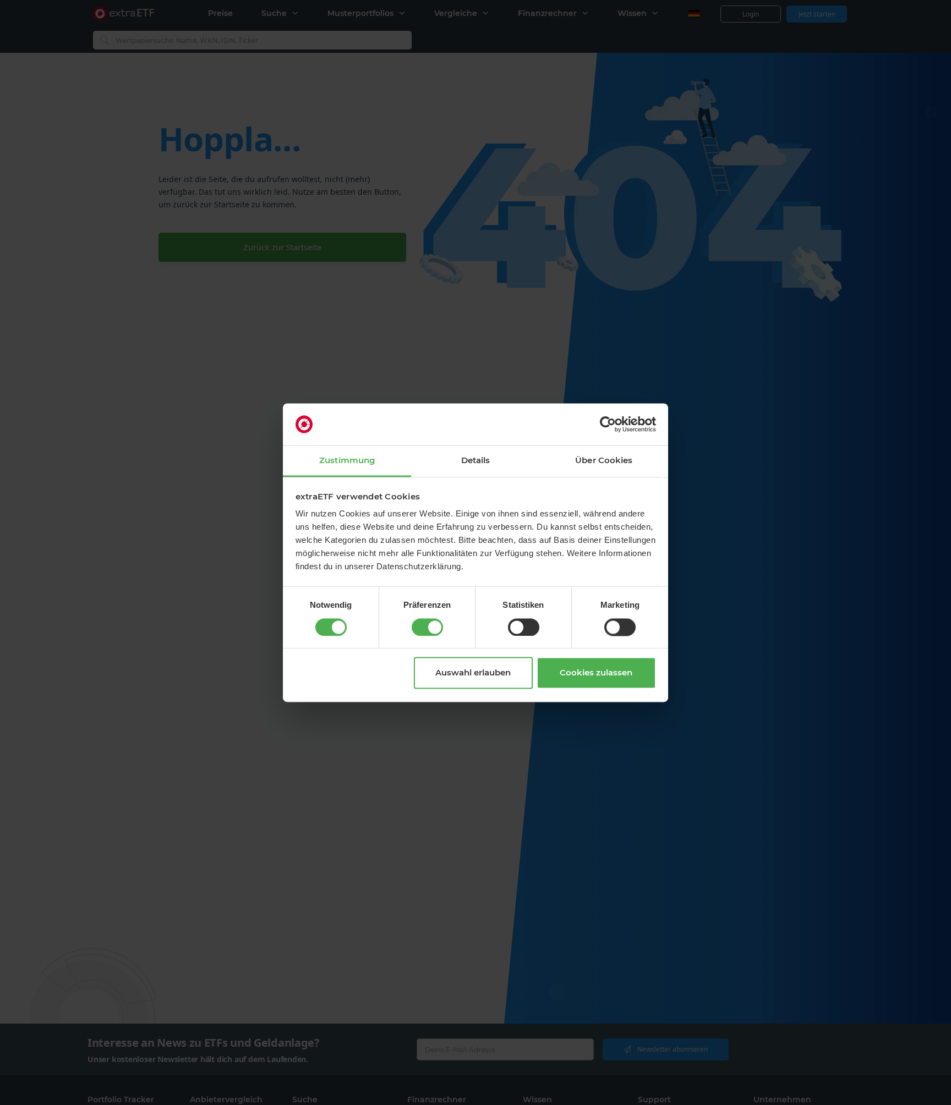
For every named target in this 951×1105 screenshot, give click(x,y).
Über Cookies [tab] (603, 460)
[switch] (427, 627)
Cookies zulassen (596, 673)
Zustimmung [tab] (347, 460)
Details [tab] (475, 460)
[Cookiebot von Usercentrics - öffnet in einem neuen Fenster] (608, 424)
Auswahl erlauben (473, 673)
